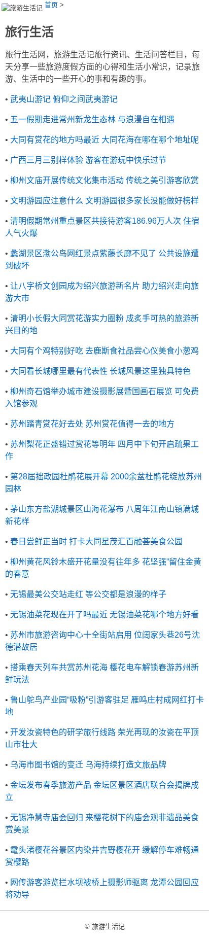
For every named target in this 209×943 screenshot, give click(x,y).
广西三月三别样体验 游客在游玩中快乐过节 (88, 160)
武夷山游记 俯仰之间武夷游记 (64, 99)
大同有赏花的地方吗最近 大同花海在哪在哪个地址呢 (104, 139)
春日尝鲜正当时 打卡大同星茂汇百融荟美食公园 (96, 541)
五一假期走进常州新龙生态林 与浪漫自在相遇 (92, 119)
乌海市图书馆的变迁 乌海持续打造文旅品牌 (88, 764)
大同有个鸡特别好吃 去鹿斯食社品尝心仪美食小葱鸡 (104, 350)
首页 (51, 5)
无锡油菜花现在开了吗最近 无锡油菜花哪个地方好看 (104, 614)
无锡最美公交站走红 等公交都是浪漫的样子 (88, 594)
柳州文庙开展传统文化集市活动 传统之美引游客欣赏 (104, 180)
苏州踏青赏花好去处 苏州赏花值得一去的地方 (92, 424)
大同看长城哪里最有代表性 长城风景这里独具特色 (100, 371)
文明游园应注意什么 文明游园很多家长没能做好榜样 (104, 200)
